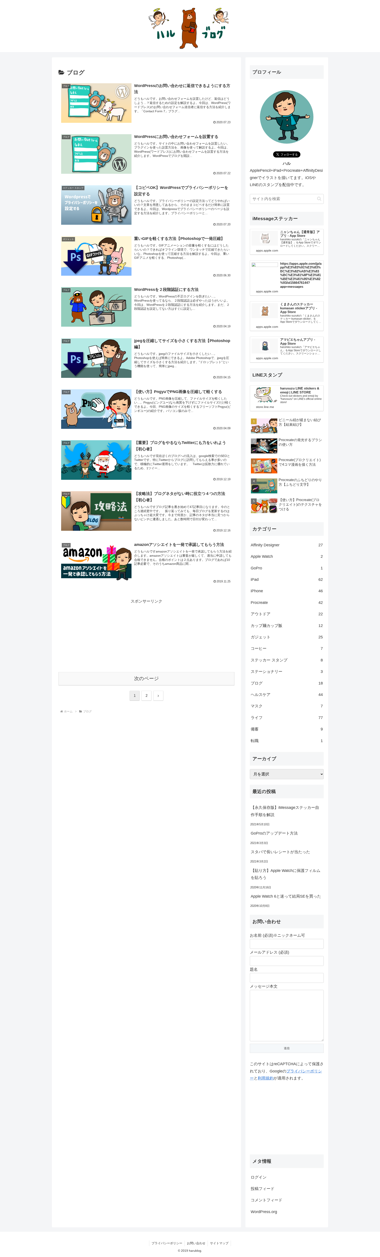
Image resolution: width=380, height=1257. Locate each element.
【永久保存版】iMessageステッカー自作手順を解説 (285, 811)
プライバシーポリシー (167, 1243)
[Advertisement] (146, 636)
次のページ (146, 678)
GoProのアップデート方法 (274, 833)
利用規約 (266, 1078)
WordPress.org (264, 1212)
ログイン (259, 1177)
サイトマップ (219, 1243)
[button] (319, 198)
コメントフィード (266, 1200)
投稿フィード (262, 1188)
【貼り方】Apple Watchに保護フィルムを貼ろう (285, 874)
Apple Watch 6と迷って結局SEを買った (286, 896)
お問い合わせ (196, 1243)
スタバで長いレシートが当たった (280, 852)
